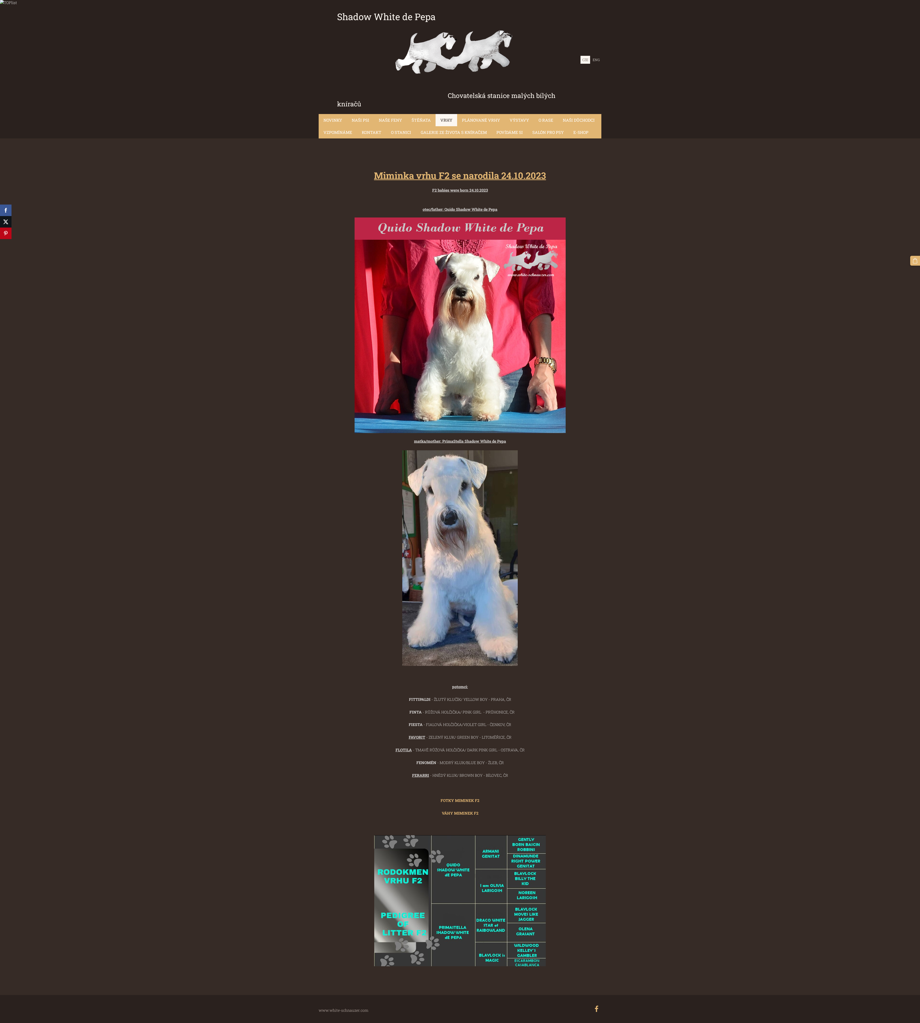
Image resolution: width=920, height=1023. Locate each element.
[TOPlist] (8, 2)
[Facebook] (596, 1009)
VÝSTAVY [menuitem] (519, 120)
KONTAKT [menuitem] (371, 132)
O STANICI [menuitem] (401, 132)
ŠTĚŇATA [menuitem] (421, 120)
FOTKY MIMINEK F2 (460, 800)
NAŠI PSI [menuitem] (360, 120)
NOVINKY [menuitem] (332, 120)
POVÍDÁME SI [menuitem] (509, 132)
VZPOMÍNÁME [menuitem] (337, 132)
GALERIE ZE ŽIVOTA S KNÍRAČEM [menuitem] (454, 132)
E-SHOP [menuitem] (580, 132)
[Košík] (915, 261)
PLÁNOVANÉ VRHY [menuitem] (481, 120)
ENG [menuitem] (596, 59)
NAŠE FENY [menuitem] (390, 120)
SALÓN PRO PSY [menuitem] (548, 132)
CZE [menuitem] (585, 59)
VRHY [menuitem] (446, 120)
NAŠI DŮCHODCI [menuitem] (579, 120)
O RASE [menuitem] (546, 120)
